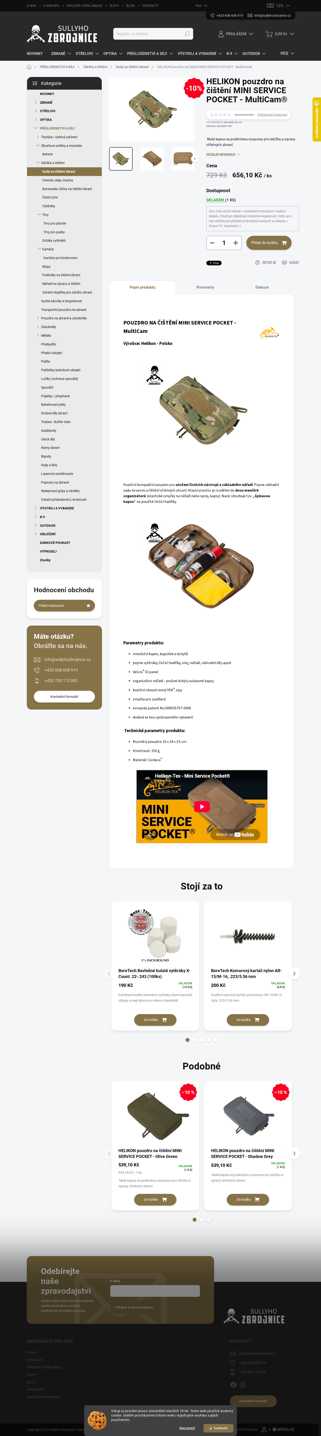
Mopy (46, 266)
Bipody (46, 456)
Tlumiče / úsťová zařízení (59, 137)
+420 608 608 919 (61, 670)
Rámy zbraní (50, 448)
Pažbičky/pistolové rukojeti (60, 370)
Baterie (47, 154)
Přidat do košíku (264, 243)
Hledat (187, 34)
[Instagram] (242, 1383)
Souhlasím (221, 1428)
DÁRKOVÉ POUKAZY (55, 543)
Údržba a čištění (52, 163)
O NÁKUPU (51, 6)
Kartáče (48, 249)
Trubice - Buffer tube (55, 422)
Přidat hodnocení (51, 605)
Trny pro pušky (54, 232)
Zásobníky (48, 327)
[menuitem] (36, 54)
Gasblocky (48, 430)
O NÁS (31, 6)
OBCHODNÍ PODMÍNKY (44, 1397)
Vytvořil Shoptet (246, 1429)
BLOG (130, 6)
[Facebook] (233, 1383)
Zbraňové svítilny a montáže (61, 146)
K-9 (42, 517)
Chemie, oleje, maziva (57, 180)
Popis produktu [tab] (142, 287)
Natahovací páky (53, 404)
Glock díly (48, 439)
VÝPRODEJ (48, 551)
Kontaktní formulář (64, 697)
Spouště (47, 387)
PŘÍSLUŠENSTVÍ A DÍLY (57, 128)
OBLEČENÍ (47, 534)
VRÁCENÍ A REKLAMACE (84, 6)
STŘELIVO (47, 111)
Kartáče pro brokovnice (60, 258)
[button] (187, 1040)
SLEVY (114, 6)
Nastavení (187, 1428)
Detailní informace (220, 154)
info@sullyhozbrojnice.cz (67, 659)
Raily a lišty (49, 465)
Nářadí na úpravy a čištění (61, 284)
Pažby (45, 361)
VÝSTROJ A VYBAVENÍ (57, 508)
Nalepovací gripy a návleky (60, 491)
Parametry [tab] (205, 287)
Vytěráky (48, 206)
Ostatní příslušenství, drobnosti (63, 499)
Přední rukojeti (51, 353)
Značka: (219, 126)
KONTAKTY (150, 6)
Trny (45, 215)
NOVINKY (47, 94)
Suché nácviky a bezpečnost (61, 301)
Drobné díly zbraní (54, 413)
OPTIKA (46, 120)
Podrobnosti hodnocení (272, 114)
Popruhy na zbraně (55, 482)
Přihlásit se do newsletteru (134, 1307)
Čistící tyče (50, 197)
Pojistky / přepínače (55, 396)
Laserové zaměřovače (57, 474)
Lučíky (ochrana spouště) (59, 379)
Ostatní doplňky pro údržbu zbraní (67, 292)
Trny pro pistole (54, 223)
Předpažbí (48, 344)
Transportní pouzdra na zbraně (63, 310)
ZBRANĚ (46, 102)
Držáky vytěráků (54, 240)
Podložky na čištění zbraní (61, 275)
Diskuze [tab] (262, 287)
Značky (45, 560)
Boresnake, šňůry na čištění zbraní (67, 189)
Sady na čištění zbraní (58, 171)
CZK (279, 6)
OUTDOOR (47, 525)
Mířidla (46, 335)
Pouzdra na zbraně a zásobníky (64, 318)
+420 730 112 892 (61, 680)
